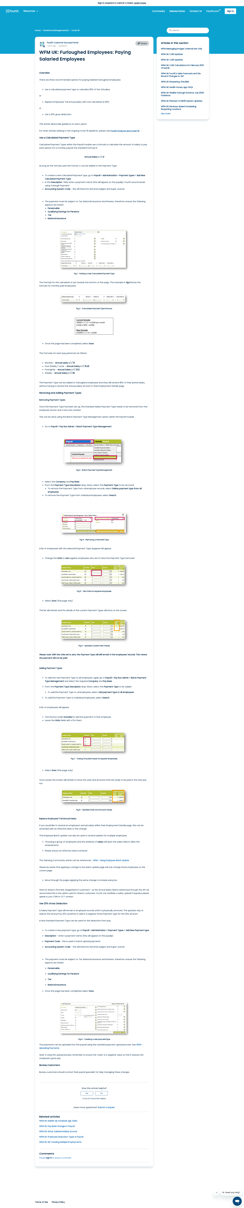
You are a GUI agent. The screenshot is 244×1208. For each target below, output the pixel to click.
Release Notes (177, 11)
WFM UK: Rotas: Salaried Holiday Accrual (58, 1131)
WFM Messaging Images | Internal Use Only (181, 48)
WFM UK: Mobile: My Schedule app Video (58, 1120)
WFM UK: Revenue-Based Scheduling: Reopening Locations (178, 108)
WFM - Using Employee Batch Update (111, 860)
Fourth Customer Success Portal (62, 42)
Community (158, 11)
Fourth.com (212, 11)
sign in (49, 1157)
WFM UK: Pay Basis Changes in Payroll (57, 1126)
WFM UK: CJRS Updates (172, 54)
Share (143, 43)
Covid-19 (75, 30)
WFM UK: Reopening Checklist (175, 81)
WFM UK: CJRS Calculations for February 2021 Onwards (182, 66)
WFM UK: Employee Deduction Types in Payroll (61, 1136)
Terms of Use (41, 1202)
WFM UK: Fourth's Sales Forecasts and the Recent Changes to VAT (181, 75)
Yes (86, 1093)
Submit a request (106, 1107)
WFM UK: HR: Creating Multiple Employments (60, 1142)
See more (165, 113)
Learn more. (140, 2)
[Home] (12, 11)
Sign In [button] (230, 11)
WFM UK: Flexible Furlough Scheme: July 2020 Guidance (182, 94)
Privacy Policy (58, 1202)
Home (38, 30)
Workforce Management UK (56, 30)
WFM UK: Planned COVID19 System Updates (181, 101)
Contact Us (195, 11)
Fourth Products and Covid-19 (125, 130)
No (101, 1093)
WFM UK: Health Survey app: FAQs (177, 87)
